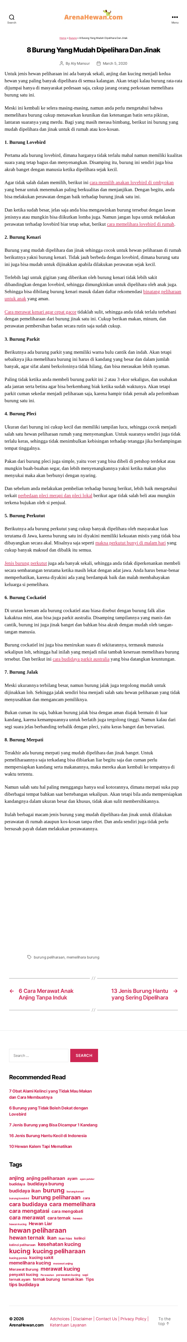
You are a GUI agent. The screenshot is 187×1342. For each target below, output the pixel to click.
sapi (85, 1275)
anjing (16, 1178)
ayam (72, 1178)
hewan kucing (17, 1224)
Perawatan (47, 1275)
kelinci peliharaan (22, 1245)
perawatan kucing (68, 1275)
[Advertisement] (93, 891)
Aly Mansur (80, 63)
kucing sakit (41, 1257)
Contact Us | (108, 1318)
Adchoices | (61, 1318)
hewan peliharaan (37, 1230)
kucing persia (18, 1258)
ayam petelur (87, 1179)
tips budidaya (24, 1284)
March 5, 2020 (115, 63)
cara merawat (27, 1217)
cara (86, 1198)
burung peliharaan (49, 957)
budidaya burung (45, 1184)
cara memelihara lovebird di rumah (140, 224)
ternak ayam (20, 1279)
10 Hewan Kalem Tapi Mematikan (40, 1146)
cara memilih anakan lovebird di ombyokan (132, 182)
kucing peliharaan (59, 1251)
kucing (19, 1251)
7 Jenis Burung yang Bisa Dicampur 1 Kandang (53, 1124)
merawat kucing (60, 1269)
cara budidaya (28, 1204)
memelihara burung (83, 957)
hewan (77, 1218)
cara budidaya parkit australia (81, 659)
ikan (52, 1238)
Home (63, 38)
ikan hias (65, 1238)
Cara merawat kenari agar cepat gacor (40, 312)
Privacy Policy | (134, 1318)
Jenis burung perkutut (26, 563)
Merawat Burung (23, 1269)
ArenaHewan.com (26, 1325)
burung (53, 1190)
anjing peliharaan (45, 1178)
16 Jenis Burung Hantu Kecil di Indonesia (48, 1135)
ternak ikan (72, 1279)
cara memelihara (72, 1204)
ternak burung (46, 1279)
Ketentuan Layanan (68, 1325)
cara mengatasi (29, 1211)
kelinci (79, 1238)
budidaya (17, 1184)
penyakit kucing (23, 1274)
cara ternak (59, 1218)
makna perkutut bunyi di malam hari (130, 543)
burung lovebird (19, 1198)
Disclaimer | (84, 1318)
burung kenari (75, 1191)
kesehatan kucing (59, 1244)
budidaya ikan (25, 1191)
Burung (73, 38)
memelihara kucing (30, 1263)
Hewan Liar (40, 1223)
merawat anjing (63, 1263)
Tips (90, 1279)
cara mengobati (67, 1211)
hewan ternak (27, 1237)
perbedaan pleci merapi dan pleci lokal (55, 495)
